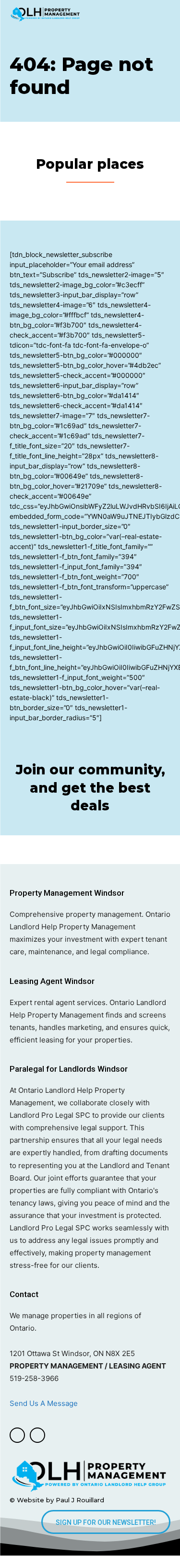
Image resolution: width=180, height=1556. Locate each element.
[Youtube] (37, 1435)
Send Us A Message (45, 1403)
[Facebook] (17, 1435)
